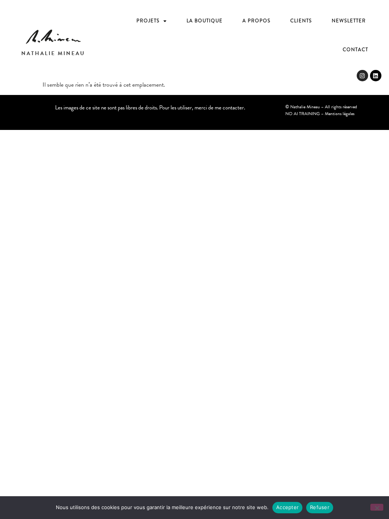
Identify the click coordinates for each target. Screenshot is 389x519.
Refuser (319, 507)
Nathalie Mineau (53, 53)
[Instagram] (362, 75)
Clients (301, 20)
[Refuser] (376, 507)
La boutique (205, 20)
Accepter (287, 507)
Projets (148, 20)
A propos (256, 20)
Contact (355, 49)
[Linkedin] (375, 75)
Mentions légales (339, 113)
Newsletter (349, 20)
